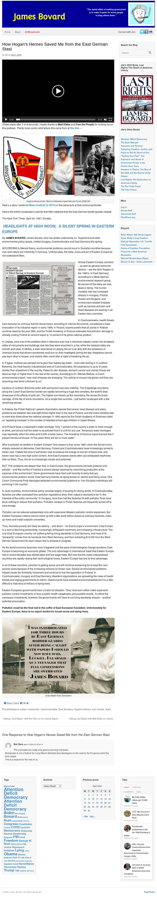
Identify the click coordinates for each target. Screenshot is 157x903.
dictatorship (26, 830)
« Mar (85, 816)
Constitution (25, 824)
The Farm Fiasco (129, 189)
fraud (22, 837)
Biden (9, 812)
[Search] (150, 52)
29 (85, 810)
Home (7, 31)
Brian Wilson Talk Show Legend (136, 234)
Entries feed (126, 210)
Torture (21, 867)
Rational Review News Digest (134, 258)
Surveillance (26, 863)
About (17, 31)
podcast (8, 857)
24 (93, 806)
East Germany (65, 709)
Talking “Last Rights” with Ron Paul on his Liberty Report (30, 718)
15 (85, 802)
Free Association (129, 244)
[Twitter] (142, 32)
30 (89, 810)
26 (101, 806)
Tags (138, 792)
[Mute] (105, 119)
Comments (128, 792)
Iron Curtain (98, 709)
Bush (7, 820)
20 (105, 802)
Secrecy (11, 860)
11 (97, 798)
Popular (137, 787)
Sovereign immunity (24, 861)
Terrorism (10, 867)
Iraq (24, 843)
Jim (6, 54)
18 (97, 802)
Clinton (26, 821)
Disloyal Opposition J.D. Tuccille (136, 241)
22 (85, 806)
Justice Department (14, 847)
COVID (15, 827)
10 (93, 798)
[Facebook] (146, 32)
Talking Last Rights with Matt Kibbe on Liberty (91, 718)
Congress (11, 823)
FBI (16, 836)
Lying (19, 850)
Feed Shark (149, 891)
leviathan (9, 850)
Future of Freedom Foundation (135, 248)
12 (101, 798)
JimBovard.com (32, 31)
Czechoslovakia (49, 709)
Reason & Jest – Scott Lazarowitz (136, 261)
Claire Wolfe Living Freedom (134, 238)
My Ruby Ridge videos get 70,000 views (139, 800)
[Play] (6, 119)
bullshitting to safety (16, 709)
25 (97, 806)
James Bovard (39, 16)
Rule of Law (19, 857)
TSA (17, 870)
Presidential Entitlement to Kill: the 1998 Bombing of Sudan (137, 831)
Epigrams (8, 837)
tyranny (23, 870)
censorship (17, 820)
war (28, 870)
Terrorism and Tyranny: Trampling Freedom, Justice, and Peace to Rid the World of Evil (136, 149)
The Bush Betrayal (129, 142)
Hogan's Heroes (82, 709)
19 (101, 802)
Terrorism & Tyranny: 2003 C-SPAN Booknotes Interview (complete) (137, 869)
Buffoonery (22, 817)
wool (32, 871)
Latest (127, 787)
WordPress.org (128, 217)
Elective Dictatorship (15, 833)
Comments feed (128, 213)
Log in (124, 207)
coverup (7, 827)
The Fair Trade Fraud (131, 186)
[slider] (55, 119)
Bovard (10, 816)
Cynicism (25, 827)
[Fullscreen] (110, 119)
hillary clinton (16, 844)
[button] (58, 91)
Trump (9, 870)
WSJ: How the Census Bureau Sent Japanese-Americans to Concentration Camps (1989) (137, 850)
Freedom (11, 840)
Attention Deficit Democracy (134, 139)
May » (92, 816)
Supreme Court (11, 863)
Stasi (108, 709)
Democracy (12, 830)
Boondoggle (20, 813)
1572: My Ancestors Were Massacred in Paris (141, 814)
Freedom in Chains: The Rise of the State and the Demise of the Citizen (136, 173)
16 (89, 802)
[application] (58, 91)
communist (33, 709)
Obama (10, 854)
